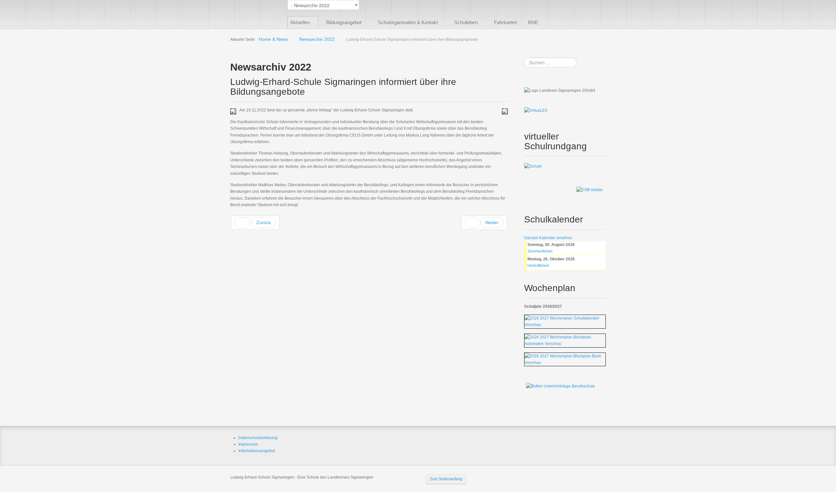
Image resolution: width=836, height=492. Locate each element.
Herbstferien (538, 265)
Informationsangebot (256, 451)
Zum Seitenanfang (446, 479)
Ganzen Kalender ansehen (548, 238)
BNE (533, 22)
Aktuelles (300, 22)
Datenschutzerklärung (258, 437)
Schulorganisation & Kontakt (408, 22)
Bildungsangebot (344, 22)
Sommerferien (540, 251)
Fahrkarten (505, 22)
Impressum (248, 444)
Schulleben (466, 22)
